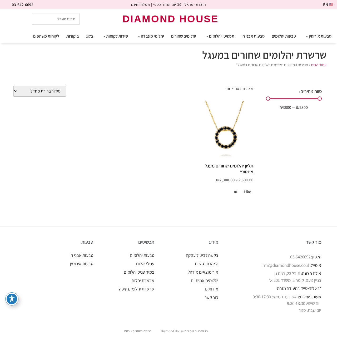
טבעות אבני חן (253, 36)
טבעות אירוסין (320, 36)
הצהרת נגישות (206, 264)
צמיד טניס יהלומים (139, 272)
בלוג (89, 36)
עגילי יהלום (145, 264)
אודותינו (211, 289)
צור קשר (211, 297)
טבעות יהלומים (284, 36)
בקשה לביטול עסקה (202, 255)
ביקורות (72, 36)
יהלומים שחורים (183, 36)
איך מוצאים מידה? (203, 272)
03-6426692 (300, 257)
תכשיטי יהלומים (221, 36)
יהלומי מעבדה (152, 36)
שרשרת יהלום (143, 280)
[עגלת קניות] (302, 19)
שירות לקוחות (117, 36)
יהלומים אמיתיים (204, 280)
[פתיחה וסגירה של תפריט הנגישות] (12, 299)
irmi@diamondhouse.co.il (285, 265)
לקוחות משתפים (46, 36)
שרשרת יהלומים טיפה (136, 289)
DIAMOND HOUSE (170, 18)
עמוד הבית (318, 64)
